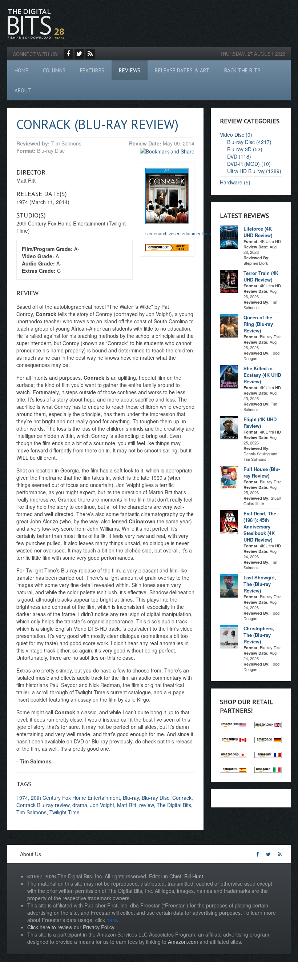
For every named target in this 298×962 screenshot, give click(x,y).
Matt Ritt (126, 805)
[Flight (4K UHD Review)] (229, 427)
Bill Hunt (193, 876)
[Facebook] (68, 54)
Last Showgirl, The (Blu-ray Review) (259, 584)
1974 (22, 797)
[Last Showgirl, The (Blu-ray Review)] (229, 585)
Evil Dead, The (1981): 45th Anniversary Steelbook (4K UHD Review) (259, 526)
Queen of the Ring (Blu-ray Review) (258, 324)
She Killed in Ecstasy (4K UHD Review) (262, 375)
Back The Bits (242, 70)
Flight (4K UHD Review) (260, 422)
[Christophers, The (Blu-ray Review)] (229, 636)
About (23, 90)
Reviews (129, 70)
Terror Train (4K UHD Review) (260, 276)
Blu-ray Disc (155, 797)
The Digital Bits (174, 805)
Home (21, 70)
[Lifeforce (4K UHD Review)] (229, 236)
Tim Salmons (31, 812)
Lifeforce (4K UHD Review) (257, 232)
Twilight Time (64, 812)
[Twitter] (79, 54)
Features (92, 70)
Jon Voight (102, 805)
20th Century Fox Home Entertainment (75, 797)
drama (79, 805)
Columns (54, 70)
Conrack (182, 797)
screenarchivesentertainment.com (178, 233)
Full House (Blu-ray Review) (261, 472)
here (111, 919)
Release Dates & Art (182, 70)
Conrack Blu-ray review (42, 805)
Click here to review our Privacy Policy (70, 927)
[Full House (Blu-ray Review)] (229, 476)
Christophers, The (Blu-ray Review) (258, 635)
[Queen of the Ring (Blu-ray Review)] (229, 325)
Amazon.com (183, 941)
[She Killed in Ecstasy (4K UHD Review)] (229, 376)
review (146, 805)
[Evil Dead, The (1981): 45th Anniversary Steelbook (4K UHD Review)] (229, 521)
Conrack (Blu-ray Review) (97, 124)
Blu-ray (131, 797)
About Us (30, 854)
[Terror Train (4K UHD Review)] (229, 280)
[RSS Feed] (90, 54)
